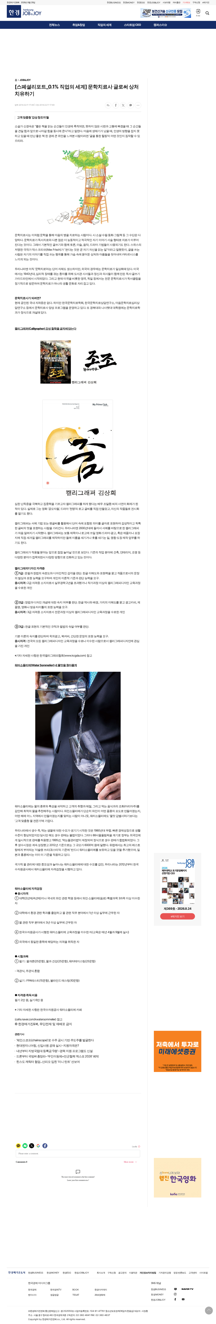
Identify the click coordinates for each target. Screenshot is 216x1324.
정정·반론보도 (179, 1272)
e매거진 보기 (178, 916)
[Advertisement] (108, 53)
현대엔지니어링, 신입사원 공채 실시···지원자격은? (47, 1045)
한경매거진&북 (13, 2)
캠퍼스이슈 (160, 24)
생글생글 (54, 1294)
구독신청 (196, 2)
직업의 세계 (104, 24)
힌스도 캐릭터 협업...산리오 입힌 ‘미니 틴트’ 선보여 (48, 1062)
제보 (186, 2)
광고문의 (122, 1272)
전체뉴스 (54, 24)
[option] (165, 13)
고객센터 (193, 1272)
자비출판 (176, 2)
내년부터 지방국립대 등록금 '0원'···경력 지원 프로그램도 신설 (54, 1051)
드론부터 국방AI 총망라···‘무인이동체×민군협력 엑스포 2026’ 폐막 (57, 1056)
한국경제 (32, 1289)
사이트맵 (203, 1272)
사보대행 (166, 2)
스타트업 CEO (132, 24)
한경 (114, 2)
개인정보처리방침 (148, 1272)
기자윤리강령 (165, 1272)
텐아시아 (32, 1294)
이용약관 (133, 1272)
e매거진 (205, 2)
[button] (198, 13)
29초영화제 (100, 1294)
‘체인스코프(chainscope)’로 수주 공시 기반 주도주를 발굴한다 (55, 1040)
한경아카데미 (101, 1289)
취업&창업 (78, 24)
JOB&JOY (25, 80)
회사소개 (101, 1272)
